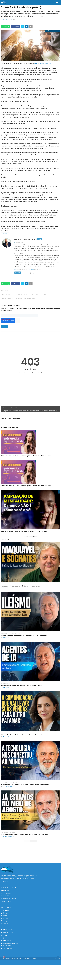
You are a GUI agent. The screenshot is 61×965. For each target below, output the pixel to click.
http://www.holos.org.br (21, 269)
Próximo (33, 536)
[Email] (31, 26)
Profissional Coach (29, 298)
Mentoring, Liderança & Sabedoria (12, 294)
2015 (25, 294)
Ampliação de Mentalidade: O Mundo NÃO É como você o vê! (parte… (25, 531)
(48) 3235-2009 (37, 269)
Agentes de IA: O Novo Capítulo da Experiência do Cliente (21, 685)
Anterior (28, 536)
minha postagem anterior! (42, 63)
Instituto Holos (19, 242)
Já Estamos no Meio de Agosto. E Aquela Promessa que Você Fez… (24, 834)
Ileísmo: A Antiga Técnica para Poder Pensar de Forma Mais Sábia (24, 636)
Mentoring (19, 298)
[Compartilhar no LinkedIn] (26, 26)
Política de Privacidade (8, 898)
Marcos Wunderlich (24, 239)
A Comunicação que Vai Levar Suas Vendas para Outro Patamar (23, 735)
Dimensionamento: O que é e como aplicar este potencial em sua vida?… (27, 456)
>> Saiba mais (5, 881)
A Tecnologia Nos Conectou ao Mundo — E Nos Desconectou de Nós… (25, 784)
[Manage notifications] (4, 957)
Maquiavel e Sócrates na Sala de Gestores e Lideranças (20, 586)
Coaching (43, 294)
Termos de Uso (6, 901)
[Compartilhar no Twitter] (22, 26)
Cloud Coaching (34, 294)
